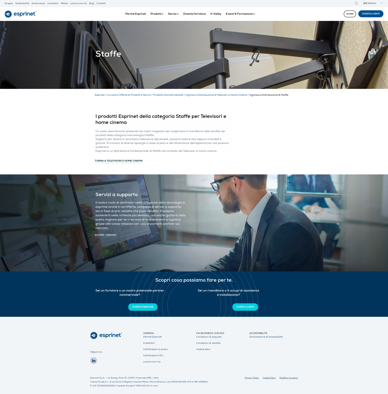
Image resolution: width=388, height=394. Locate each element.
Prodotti (156, 14)
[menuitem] (136, 14)
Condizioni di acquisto (209, 337)
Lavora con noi (78, 3)
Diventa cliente (371, 14)
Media (64, 3)
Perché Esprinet (135, 14)
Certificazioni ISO (153, 356)
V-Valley (215, 14)
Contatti (101, 3)
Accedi (349, 14)
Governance (38, 3)
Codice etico (203, 349)
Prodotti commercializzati (168, 95)
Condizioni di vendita (208, 343)
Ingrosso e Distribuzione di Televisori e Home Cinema (216, 95)
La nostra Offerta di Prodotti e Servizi (129, 95)
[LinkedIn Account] (94, 361)
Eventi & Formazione (239, 14)
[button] (372, 4)
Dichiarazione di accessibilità (266, 337)
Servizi (172, 14)
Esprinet (99, 95)
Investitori (53, 3)
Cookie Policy (269, 378)
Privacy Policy (252, 378)
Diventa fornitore (194, 14)
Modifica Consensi (288, 378)
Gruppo (9, 3)
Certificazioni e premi (155, 349)
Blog (91, 3)
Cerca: (356, 3)
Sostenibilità (22, 3)
